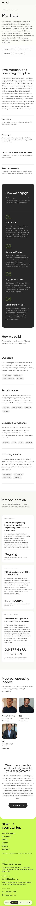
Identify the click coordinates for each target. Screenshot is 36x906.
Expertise (14, 902)
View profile (5, 721)
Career (5, 843)
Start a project (16, 805)
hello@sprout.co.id (10, 895)
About (21, 902)
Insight (5, 846)
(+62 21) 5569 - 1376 (10, 892)
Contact (28, 902)
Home (7, 902)
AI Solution (6, 836)
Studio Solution (8, 833)
